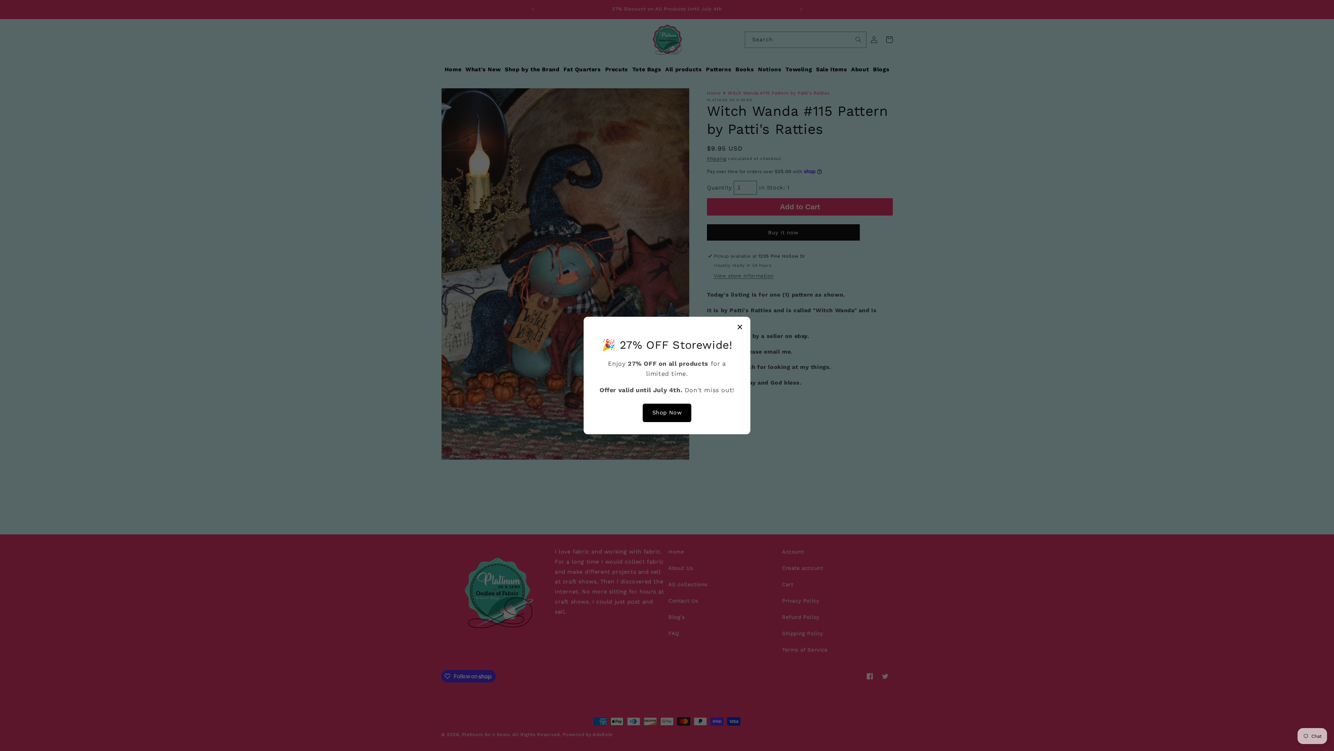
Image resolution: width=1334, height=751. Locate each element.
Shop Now (667, 412)
